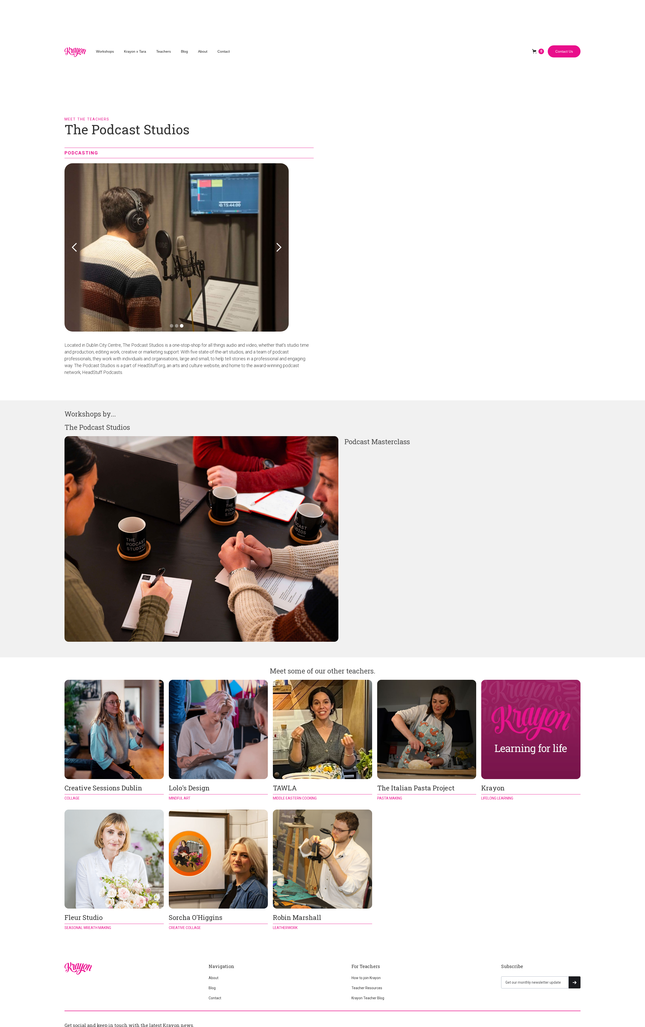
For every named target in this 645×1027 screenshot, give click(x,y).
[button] (538, 51)
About (202, 51)
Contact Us (564, 51)
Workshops (105, 51)
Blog (184, 51)
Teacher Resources (366, 988)
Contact (223, 51)
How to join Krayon (366, 978)
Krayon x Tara (135, 51)
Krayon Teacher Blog (367, 998)
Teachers (163, 51)
